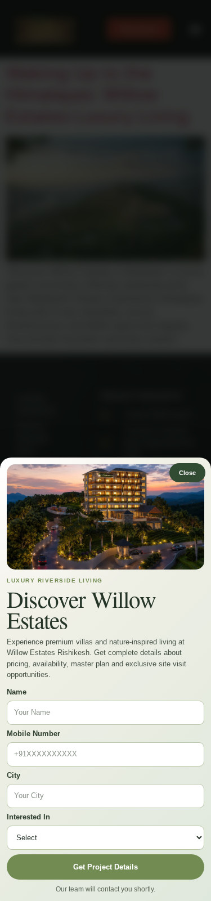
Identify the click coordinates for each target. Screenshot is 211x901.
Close (187, 472)
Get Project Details (105, 867)
